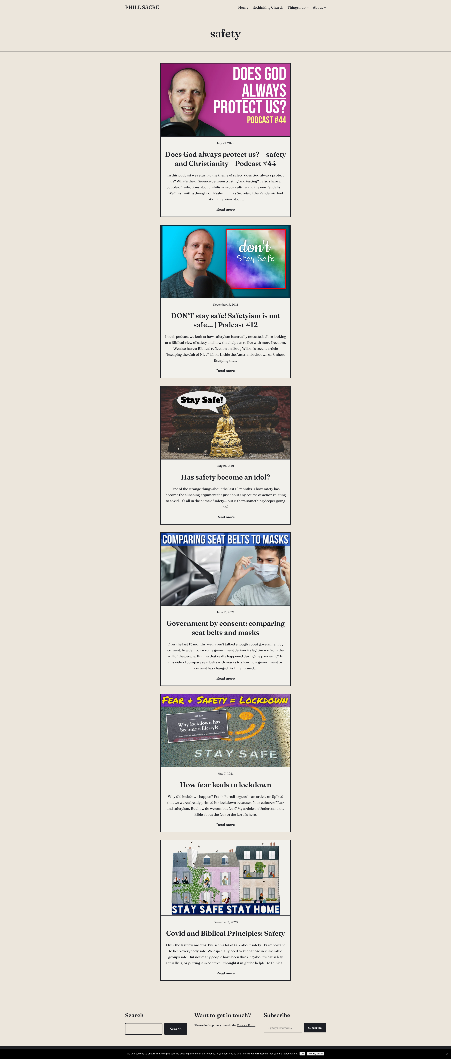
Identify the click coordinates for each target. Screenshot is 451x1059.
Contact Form (246, 1025)
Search (176, 1029)
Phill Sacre (142, 7)
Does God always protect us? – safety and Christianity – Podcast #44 (225, 159)
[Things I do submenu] (308, 7)
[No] (446, 1054)
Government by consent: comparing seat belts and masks (225, 628)
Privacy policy (315, 1053)
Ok (302, 1053)
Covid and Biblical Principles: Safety (225, 933)
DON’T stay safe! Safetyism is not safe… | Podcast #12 (225, 320)
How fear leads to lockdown (225, 784)
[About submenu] (325, 7)
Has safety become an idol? (225, 477)
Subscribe (315, 1027)
